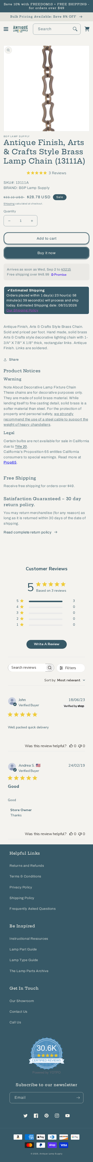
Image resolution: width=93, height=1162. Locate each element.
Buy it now (46, 253)
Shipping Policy (22, 898)
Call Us (15, 1022)
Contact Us (18, 1011)
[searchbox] (26, 668)
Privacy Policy (21, 887)
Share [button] (14, 359)
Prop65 (10, 462)
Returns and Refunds (27, 865)
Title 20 (21, 446)
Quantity (10, 211)
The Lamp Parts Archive (29, 971)
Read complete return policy (28, 532)
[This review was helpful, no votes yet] (71, 746)
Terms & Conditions (25, 876)
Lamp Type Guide (24, 960)
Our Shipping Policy (22, 310)
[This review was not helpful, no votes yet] (80, 746)
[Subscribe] (78, 1097)
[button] (6, 29)
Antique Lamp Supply (51, 1154)
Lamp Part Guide (23, 949)
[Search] (75, 29)
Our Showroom (22, 1001)
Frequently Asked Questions (33, 908)
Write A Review (46, 644)
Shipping (9, 203)
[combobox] (56, 29)
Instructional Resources (29, 938)
